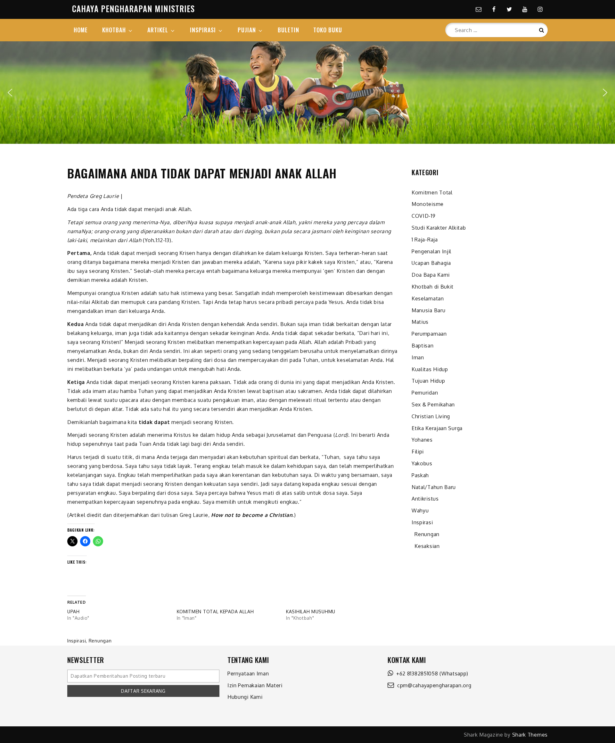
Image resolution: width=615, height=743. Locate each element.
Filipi (418, 451)
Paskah (420, 475)
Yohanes (422, 440)
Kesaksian (426, 546)
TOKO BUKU (327, 30)
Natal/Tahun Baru (434, 487)
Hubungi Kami (244, 697)
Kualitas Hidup (430, 369)
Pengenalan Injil (431, 251)
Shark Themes (530, 734)
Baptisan (423, 345)
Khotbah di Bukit (433, 286)
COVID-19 (424, 216)
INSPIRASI (203, 30)
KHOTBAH (114, 30)
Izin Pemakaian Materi (255, 685)
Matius (420, 322)
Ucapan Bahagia (431, 263)
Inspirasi (76, 640)
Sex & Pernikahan (433, 404)
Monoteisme (428, 204)
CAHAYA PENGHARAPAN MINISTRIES (133, 8)
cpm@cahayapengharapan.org (433, 685)
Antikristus (425, 498)
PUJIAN (247, 30)
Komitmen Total (432, 192)
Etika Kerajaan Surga (437, 428)
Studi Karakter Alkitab (439, 228)
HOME (81, 30)
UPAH (73, 611)
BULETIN (288, 30)
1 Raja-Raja (425, 239)
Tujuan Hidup (428, 381)
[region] (307, 92)
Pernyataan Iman (248, 673)
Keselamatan (428, 298)
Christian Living (431, 416)
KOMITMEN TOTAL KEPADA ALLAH (215, 611)
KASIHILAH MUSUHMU (310, 611)
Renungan (100, 640)
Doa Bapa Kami (431, 275)
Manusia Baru (428, 310)
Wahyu (420, 510)
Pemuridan (425, 392)
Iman (418, 357)
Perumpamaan (429, 334)
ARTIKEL (157, 30)
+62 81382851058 (415, 673)
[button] (10, 92)
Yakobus (422, 463)
